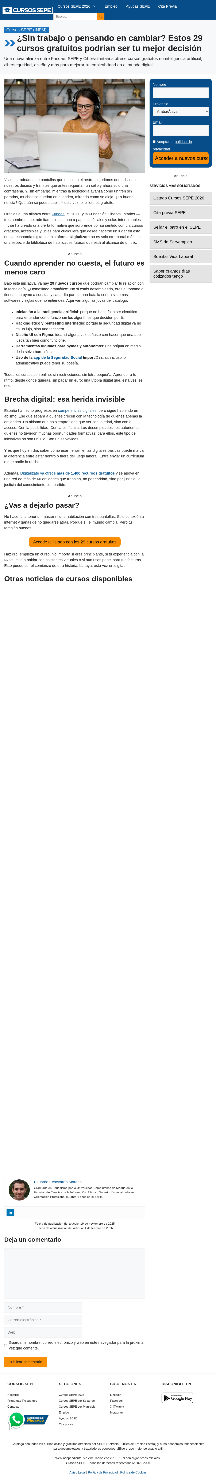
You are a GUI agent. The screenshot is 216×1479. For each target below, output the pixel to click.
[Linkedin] (10, 1212)
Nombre (159, 84)
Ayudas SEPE (138, 6)
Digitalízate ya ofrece (67, 473)
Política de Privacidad (103, 1472)
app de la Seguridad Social (58, 357)
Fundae (58, 214)
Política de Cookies (133, 1472)
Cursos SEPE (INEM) (26, 29)
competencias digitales (77, 410)
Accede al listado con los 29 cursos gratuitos (74, 542)
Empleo (111, 6)
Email (157, 122)
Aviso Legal (77, 1472)
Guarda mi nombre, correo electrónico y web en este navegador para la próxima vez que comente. (76, 1345)
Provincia (160, 104)
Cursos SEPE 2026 (74, 6)
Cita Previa (167, 6)
